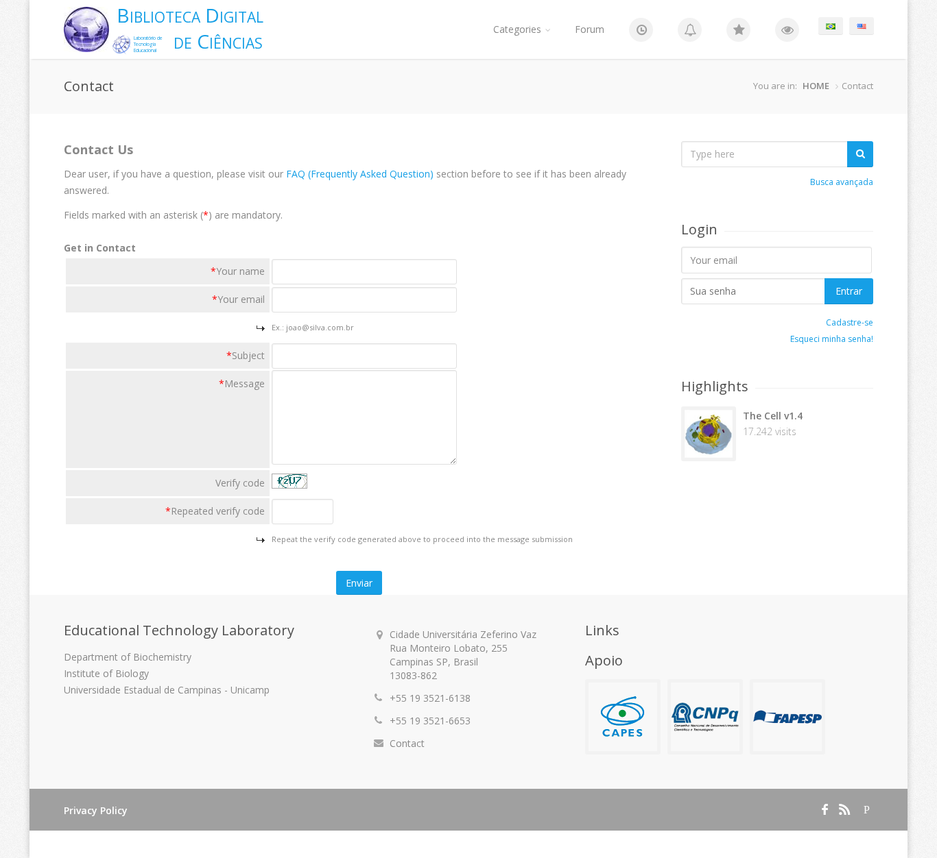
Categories (517, 29)
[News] (641, 29)
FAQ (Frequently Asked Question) (360, 173)
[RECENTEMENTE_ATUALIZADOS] (689, 29)
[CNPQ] (705, 717)
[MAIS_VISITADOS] (787, 29)
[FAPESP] (787, 717)
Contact (407, 743)
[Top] (738, 29)
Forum (589, 29)
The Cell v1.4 (773, 415)
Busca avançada (841, 182)
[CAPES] (623, 717)
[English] (861, 26)
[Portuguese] (830, 26)
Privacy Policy (96, 810)
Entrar (848, 290)
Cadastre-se (849, 322)
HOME (816, 85)
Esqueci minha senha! (831, 339)
